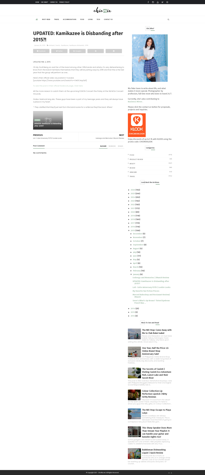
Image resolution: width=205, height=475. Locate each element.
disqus (120, 146)
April (135, 263)
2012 (133, 316)
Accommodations (69, 19)
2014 (133, 308)
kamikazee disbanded (76, 45)
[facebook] (148, 2)
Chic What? (44, 2)
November (138, 237)
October (137, 241)
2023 (133, 201)
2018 (133, 219)
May (135, 259)
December (138, 234)
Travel (56, 19)
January (136, 274)
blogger (103, 146)
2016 (133, 227)
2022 (133, 204)
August (136, 248)
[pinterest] (167, 2)
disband (51, 45)
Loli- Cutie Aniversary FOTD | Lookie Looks (151, 287)
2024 (133, 197)
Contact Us (54, 2)
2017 (133, 223)
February (137, 271)
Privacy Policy (64, 2)
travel (132, 176)
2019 (133, 216)
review (132, 168)
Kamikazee (64, 45)
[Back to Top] (171, 473)
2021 (133, 208)
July (135, 252)
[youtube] (157, 2)
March (136, 267)
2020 (133, 212)
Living (90, 19)
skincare (133, 172)
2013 (133, 312)
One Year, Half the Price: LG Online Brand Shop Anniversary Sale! (155, 351)
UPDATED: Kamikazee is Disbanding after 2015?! (47, 125)
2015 (133, 230)
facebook (112, 146)
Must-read (46, 19)
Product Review (136, 159)
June (135, 256)
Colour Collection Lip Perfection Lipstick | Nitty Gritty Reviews (154, 394)
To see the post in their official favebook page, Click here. (58, 86)
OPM (86, 45)
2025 (133, 193)
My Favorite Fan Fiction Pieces (146, 291)
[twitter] (162, 2)
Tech (98, 19)
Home (37, 2)
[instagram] (153, 2)
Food (82, 19)
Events (57, 45)
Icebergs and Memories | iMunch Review (151, 277)
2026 (133, 190)
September (138, 245)
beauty (132, 164)
